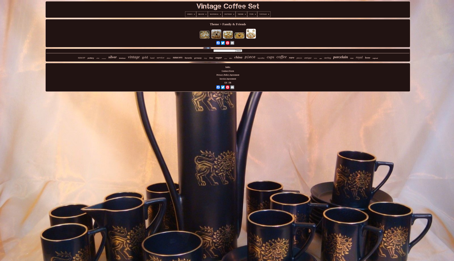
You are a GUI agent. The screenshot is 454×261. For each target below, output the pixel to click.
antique (308, 57)
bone (367, 57)
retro (315, 58)
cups (270, 57)
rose (352, 58)
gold (145, 57)
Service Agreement (228, 79)
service (160, 57)
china (238, 57)
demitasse (122, 58)
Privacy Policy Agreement (227, 75)
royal (359, 57)
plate (225, 58)
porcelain (340, 57)
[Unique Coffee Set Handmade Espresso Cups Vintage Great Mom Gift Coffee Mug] (216, 34)
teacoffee (261, 58)
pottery (91, 58)
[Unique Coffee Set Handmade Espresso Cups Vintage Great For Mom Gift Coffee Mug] (204, 35)
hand (152, 58)
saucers (177, 57)
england (375, 58)
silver (112, 57)
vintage (134, 57)
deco (230, 58)
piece (250, 57)
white (97, 58)
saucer (81, 57)
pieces (299, 58)
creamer (104, 58)
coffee (282, 56)
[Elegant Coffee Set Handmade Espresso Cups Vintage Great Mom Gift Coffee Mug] (239, 36)
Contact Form (228, 71)
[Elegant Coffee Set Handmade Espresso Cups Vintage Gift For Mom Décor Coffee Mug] (251, 34)
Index (227, 67)
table (320, 58)
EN (226, 82)
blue (211, 58)
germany (198, 58)
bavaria (188, 58)
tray (205, 58)
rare (291, 57)
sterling (327, 58)
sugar (218, 57)
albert (168, 58)
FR (230, 82)
